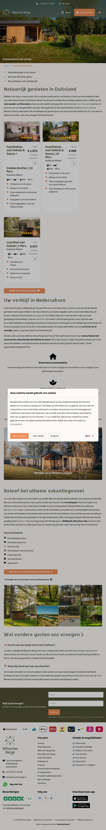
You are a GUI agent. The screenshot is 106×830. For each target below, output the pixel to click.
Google (48, 416)
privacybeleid (16, 424)
